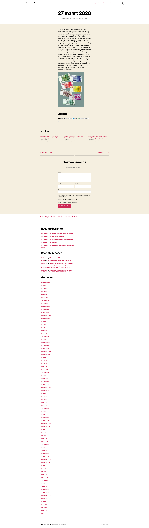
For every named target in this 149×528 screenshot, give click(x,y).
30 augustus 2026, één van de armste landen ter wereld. (57, 233)
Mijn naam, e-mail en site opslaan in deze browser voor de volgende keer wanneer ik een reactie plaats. (75, 196)
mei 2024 (44, 363)
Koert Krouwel (30, 3)
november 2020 (45, 489)
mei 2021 (43, 471)
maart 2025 (44, 333)
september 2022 (46, 423)
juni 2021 (43, 468)
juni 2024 (44, 360)
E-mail (76, 183)
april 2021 (44, 474)
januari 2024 (44, 375)
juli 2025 (43, 321)
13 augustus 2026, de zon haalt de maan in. (59, 260)
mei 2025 (44, 327)
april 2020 (44, 510)
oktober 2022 (45, 420)
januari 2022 (44, 447)
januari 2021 (44, 483)
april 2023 (44, 402)
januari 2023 (44, 411)
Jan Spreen (44, 258)
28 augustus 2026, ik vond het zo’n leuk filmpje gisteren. (57, 239)
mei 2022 (44, 435)
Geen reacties (84, 18)
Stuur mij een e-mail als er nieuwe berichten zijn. (68, 202)
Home (91, 2)
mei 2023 (44, 399)
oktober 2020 (45, 492)
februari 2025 (45, 336)
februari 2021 (45, 480)
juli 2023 (43, 393)
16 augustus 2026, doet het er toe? (59, 258)
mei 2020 (44, 507)
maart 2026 (44, 297)
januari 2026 (44, 303)
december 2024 (45, 342)
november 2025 (45, 309)
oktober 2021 (45, 456)
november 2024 (45, 345)
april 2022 (44, 438)
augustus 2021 (45, 462)
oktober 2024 (45, 348)
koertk (67, 18)
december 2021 (45, 450)
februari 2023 (45, 408)
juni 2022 (44, 432)
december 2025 (45, 306)
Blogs (95, 2)
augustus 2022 (45, 426)
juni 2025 (44, 324)
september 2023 (46, 387)
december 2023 (45, 378)
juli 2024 (43, 357)
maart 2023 (44, 405)
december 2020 (45, 486)
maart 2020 (44, 513)
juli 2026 (43, 285)
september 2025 (46, 315)
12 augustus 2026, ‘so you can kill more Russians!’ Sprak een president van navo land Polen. (55, 266)
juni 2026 (44, 288)
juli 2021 (43, 465)
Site (58, 189)
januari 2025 (44, 339)
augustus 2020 (45, 498)
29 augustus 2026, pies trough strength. (52, 236)
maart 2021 (44, 477)
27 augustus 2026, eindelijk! (49, 242)
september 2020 (46, 495)
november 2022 (45, 417)
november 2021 (45, 453)
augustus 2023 (45, 390)
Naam (59, 183)
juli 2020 (43, 501)
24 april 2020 (75, 18)
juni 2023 (44, 396)
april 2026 (44, 294)
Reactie (60, 172)
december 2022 (45, 414)
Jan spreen (44, 263)
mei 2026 (44, 291)
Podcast (100, 2)
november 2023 (45, 381)
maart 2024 (44, 369)
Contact (115, 2)
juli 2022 (43, 429)
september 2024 (46, 351)
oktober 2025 (45, 312)
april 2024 (44, 366)
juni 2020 (44, 504)
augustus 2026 (45, 282)
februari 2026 (45, 300)
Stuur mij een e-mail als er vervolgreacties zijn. (68, 199)
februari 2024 (45, 372)
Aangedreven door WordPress (59, 524)
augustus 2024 (45, 354)
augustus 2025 (45, 318)
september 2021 (46, 459)
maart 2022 (44, 441)
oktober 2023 (45, 384)
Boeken (110, 2)
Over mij (105, 2)
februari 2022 (45, 444)
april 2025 (44, 330)
